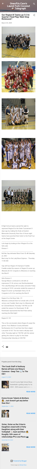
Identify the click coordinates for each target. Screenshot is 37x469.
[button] (34, 15)
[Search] (34, 4)
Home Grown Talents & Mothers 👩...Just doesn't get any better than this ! (15, 400)
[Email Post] (7, 348)
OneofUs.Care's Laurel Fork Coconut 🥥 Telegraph (18, 6)
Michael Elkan (23, 465)
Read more (30, 392)
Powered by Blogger (20, 461)
